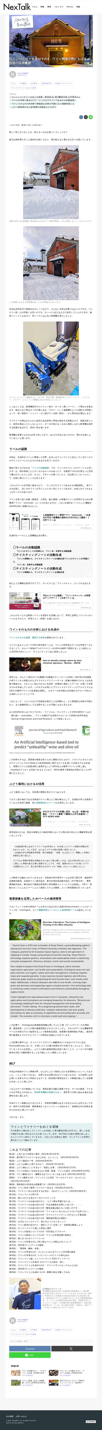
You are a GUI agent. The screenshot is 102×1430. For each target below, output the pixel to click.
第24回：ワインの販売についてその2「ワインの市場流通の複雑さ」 (41, 1235)
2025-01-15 (22, 75)
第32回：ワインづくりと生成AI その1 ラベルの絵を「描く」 (37, 1262)
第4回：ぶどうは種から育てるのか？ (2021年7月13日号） (37, 1164)
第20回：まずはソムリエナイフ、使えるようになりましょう (37, 1221)
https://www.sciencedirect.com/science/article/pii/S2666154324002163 (42, 753)
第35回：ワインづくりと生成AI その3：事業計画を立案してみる (39, 1272)
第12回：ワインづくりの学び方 (24, 1194)
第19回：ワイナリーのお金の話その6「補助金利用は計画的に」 (39, 1218)
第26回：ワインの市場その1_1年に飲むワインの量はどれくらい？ (40, 1242)
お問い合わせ (21, 1416)
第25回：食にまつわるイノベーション (27, 1238)
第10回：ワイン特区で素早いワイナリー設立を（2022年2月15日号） (42, 1188)
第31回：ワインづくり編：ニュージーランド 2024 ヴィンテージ (39, 1259)
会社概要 (10, 1416)
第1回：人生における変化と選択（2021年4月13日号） (35, 1154)
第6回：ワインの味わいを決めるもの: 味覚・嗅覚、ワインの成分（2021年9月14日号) (49, 1171)
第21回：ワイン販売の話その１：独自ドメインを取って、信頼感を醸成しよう (46, 1225)
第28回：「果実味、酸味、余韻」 (25, 1248)
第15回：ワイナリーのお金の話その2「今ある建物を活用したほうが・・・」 (45, 1205)
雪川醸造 (58, 1131)
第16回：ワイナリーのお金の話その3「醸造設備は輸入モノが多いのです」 (44, 1208)
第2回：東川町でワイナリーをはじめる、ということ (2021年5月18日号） (44, 1157)
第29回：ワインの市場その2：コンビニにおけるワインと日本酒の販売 (42, 1252)
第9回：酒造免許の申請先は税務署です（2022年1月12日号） (38, 1184)
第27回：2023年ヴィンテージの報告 (26, 1245)
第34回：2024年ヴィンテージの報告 (26, 1269)
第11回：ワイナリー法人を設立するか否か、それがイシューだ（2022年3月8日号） (48, 1191)
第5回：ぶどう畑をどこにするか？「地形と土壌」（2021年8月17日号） (43, 1167)
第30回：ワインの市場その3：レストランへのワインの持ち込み (39, 1255)
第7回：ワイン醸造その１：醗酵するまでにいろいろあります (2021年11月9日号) (47, 1174)
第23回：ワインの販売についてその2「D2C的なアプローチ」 (38, 1232)
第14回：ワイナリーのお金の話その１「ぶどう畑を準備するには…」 (41, 1201)
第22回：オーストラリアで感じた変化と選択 (30, 1228)
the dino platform (18, 1423)
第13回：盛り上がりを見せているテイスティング (32, 1198)
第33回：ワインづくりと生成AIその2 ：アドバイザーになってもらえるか (43, 1265)
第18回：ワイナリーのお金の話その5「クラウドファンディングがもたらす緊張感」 (48, 1215)
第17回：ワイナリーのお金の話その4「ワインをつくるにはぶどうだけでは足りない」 (49, 1211)
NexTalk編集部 (23, 73)
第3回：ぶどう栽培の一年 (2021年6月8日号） (31, 1161)
